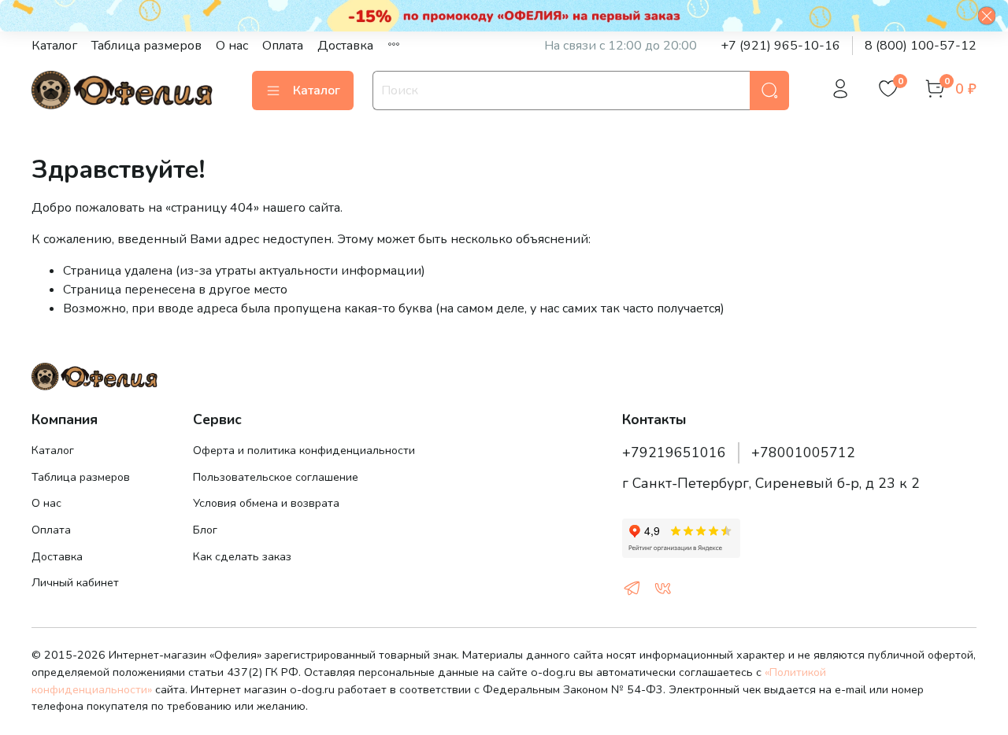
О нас (232, 45)
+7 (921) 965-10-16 (780, 45)
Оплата (282, 45)
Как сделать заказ (242, 556)
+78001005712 (803, 452)
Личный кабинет (75, 582)
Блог (205, 529)
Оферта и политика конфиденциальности (304, 450)
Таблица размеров (146, 45)
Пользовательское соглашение (275, 477)
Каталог (54, 45)
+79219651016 (674, 452)
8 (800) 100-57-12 (920, 45)
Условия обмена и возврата (266, 503)
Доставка (345, 45)
